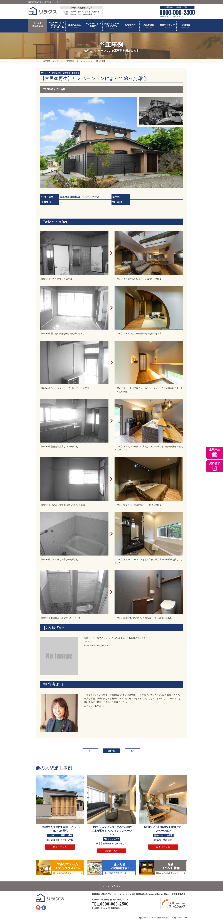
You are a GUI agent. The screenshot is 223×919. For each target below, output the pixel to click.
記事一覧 (111, 751)
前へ (90, 751)
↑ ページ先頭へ (111, 886)
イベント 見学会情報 (37, 25)
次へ (132, 751)
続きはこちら (60, 847)
